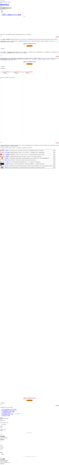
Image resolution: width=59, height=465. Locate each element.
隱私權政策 (33, 456)
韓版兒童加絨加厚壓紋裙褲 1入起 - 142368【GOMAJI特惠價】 (8, 410)
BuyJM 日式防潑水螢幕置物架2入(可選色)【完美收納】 (7, 414)
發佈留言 (1, 430)
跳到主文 (1, 6)
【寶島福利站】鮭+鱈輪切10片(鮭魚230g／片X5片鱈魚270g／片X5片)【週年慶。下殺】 (10, 413)
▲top (0, 425)
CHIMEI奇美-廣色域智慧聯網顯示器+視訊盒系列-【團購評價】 (8, 411)
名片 (1, 12)
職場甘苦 (5, 424)
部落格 (2, 11)
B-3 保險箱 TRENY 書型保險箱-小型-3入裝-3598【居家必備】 (11, 14)
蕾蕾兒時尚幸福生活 (4, 4)
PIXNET (25, 456)
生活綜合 (5, 9)
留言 (5, 422)
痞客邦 (4, 422)
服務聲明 (35, 456)
